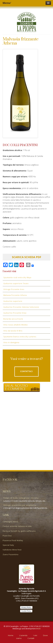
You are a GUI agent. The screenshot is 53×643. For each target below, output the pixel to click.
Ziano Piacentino (10, 554)
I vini (35, 635)
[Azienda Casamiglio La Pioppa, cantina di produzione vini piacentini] (26, 22)
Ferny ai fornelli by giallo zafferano (19, 531)
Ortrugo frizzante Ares (13, 289)
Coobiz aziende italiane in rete (17, 526)
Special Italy (8, 545)
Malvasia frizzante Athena (15, 295)
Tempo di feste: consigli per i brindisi (21, 498)
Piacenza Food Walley (13, 540)
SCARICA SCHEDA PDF (26, 257)
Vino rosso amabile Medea (15, 324)
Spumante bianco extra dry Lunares (19, 336)
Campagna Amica (10, 521)
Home (10, 635)
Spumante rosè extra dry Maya (17, 277)
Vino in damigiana (11, 342)
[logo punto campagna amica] (26, 574)
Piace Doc (7, 535)
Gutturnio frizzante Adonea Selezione (21, 307)
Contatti (31, 638)
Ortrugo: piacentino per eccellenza (19, 505)
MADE (38, 628)
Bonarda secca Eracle (13, 319)
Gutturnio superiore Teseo (16, 283)
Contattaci (26, 371)
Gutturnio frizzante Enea (14, 313)
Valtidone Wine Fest (12, 549)
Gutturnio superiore (12, 301)
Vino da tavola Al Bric (13, 330)
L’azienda (23, 635)
